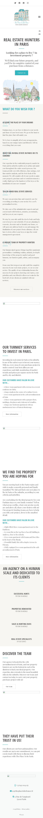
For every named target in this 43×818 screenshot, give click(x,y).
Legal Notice (17, 809)
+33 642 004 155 (22, 785)
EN (39, 34)
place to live (26, 52)
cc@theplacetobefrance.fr (22, 791)
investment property (20, 55)
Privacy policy (26, 809)
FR (39, 31)
